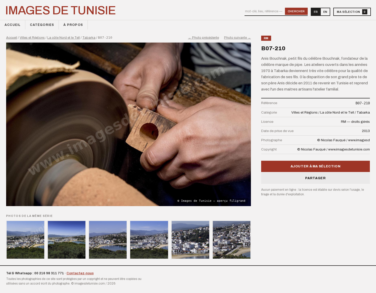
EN (325, 11)
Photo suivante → (237, 37)
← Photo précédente (203, 37)
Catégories (42, 25)
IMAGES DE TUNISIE (60, 10)
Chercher (296, 11)
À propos (73, 25)
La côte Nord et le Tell (63, 37)
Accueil (12, 25)
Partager (315, 178)
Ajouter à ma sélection (316, 166)
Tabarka (88, 37)
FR (316, 11)
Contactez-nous (80, 273)
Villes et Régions (32, 37)
